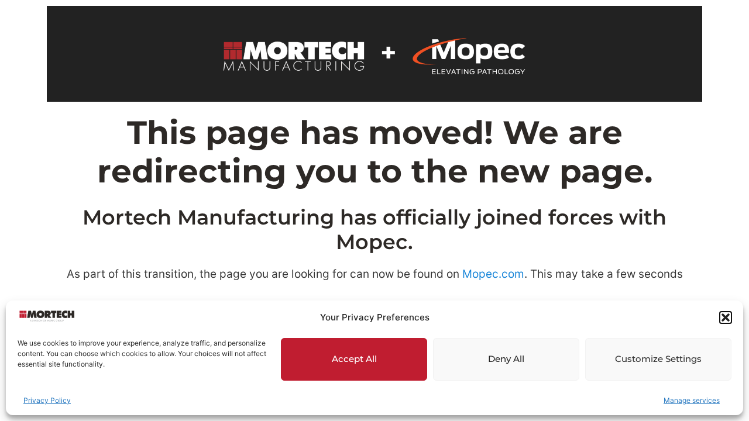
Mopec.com (493, 274)
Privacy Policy (47, 400)
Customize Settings (658, 358)
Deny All (506, 358)
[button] (725, 317)
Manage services (692, 400)
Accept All (354, 358)
